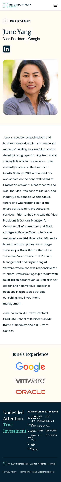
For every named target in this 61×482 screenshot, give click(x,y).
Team (30, 424)
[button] (55, 5)
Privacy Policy (9, 471)
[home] (17, 5)
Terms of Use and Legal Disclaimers (37, 471)
